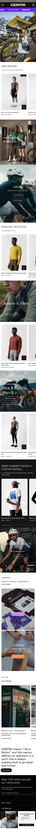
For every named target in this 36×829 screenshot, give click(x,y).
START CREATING (18, 614)
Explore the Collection (13, 147)
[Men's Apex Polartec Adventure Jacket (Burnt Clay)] (14, 343)
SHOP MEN (18, 195)
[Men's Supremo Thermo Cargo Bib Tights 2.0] (14, 432)
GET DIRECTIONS (6, 738)
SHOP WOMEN (18, 200)
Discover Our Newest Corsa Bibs (16, 43)
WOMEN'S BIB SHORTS (12, 404)
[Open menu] (4, 5)
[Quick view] (24, 107)
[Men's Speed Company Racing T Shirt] (14, 497)
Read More (6, 770)
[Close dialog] (34, 812)
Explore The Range (18, 556)
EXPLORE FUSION (18, 656)
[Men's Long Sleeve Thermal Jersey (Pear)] (14, 252)
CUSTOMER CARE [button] (6, 808)
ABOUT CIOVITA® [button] (6, 803)
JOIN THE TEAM (26, 824)
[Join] (33, 792)
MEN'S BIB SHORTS (10, 398)
